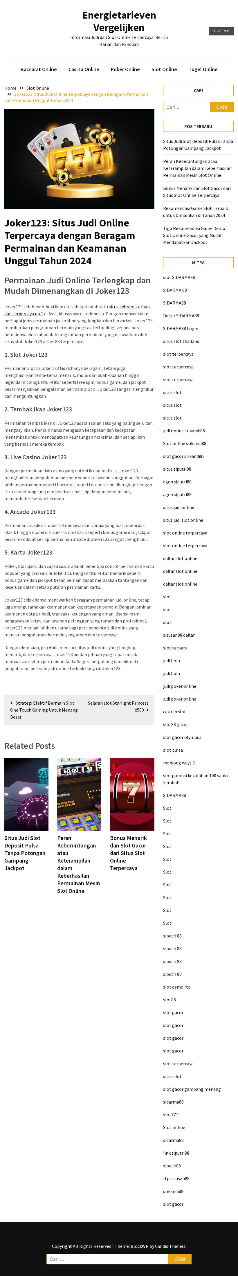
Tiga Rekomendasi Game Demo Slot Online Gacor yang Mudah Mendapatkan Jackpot (194, 235)
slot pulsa (173, 750)
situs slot (172, 392)
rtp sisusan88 (176, 1178)
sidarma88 (173, 1102)
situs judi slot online (183, 520)
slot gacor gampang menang (192, 1089)
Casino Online (83, 69)
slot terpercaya (178, 354)
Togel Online (203, 69)
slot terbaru (175, 648)
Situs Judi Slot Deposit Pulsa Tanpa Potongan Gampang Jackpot (25, 853)
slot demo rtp (177, 987)
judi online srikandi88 (184, 430)
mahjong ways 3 (179, 763)
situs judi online (178, 507)
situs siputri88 (177, 469)
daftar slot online (180, 558)
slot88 (169, 1000)
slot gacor (173, 1012)
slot (167, 597)
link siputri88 (176, 1153)
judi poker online (179, 686)
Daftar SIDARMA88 (181, 315)
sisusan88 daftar (179, 635)
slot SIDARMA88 (179, 277)
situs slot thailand (181, 341)
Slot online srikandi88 (184, 443)
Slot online (174, 1127)
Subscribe (221, 30)
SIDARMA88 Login (180, 328)
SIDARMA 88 (175, 290)
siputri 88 (172, 936)
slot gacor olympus (182, 737)
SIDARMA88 (174, 303)
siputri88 (172, 1166)
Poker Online (125, 69)
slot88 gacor (175, 724)
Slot (167, 808)
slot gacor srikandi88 (184, 456)
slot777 (170, 1114)
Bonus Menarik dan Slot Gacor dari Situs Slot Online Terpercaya (128, 853)
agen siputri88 (177, 482)
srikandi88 (173, 1191)
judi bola (171, 660)
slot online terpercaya (185, 533)
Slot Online (164, 69)
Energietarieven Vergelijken (119, 21)
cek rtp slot (174, 712)
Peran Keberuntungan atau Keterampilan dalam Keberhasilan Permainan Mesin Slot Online (197, 168)
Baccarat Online (39, 69)
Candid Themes (170, 1246)
